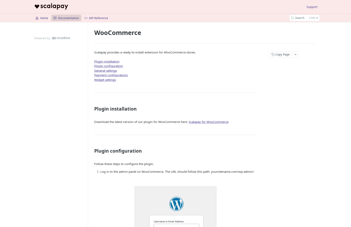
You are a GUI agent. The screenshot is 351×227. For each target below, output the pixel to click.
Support (312, 7)
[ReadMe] (61, 38)
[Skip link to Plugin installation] (91, 109)
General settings (105, 70)
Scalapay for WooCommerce (208, 122)
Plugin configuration (108, 66)
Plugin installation (106, 61)
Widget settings (105, 80)
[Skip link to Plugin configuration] (91, 151)
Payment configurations (111, 75)
